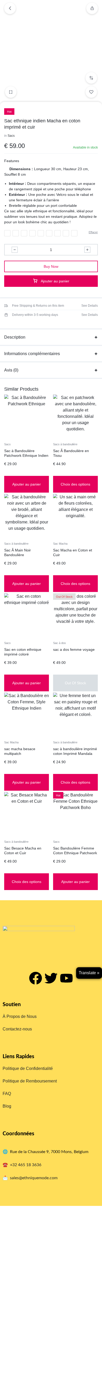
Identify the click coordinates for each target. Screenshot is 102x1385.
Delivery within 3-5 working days (35, 314)
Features (11, 161)
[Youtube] (66, 978)
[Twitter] (51, 978)
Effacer (93, 232)
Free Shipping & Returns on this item (38, 305)
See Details (89, 305)
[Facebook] (35, 978)
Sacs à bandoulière (65, 444)
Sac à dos (59, 643)
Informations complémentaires (32, 353)
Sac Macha (60, 543)
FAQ (7, 1093)
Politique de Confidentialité (28, 1068)
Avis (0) (11, 370)
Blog (7, 1106)
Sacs (11, 136)
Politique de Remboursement (30, 1081)
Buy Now (51, 266)
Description (14, 337)
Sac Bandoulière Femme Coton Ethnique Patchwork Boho (75, 853)
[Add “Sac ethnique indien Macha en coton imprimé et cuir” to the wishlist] (91, 92)
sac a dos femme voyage (74, 649)
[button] (91, 78)
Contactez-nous (17, 1029)
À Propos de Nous (20, 1016)
